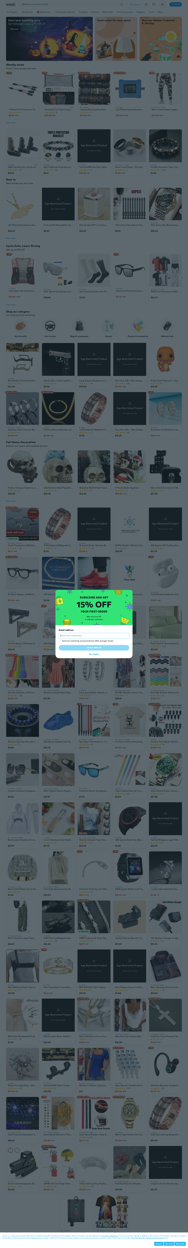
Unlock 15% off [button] (94, 647)
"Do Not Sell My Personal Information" (148, 1238)
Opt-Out (168, 1243)
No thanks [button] (94, 654)
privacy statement (110, 1236)
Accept (159, 1243)
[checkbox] (60, 640)
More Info (180, 1243)
